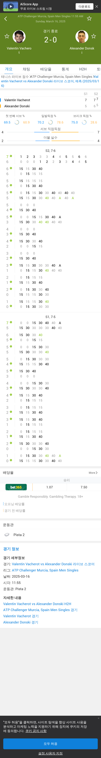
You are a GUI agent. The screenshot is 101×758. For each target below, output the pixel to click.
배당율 (8, 472)
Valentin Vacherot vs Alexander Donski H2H (37, 604)
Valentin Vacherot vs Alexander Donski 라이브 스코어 (53, 564)
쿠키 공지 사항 (36, 731)
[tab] (9, 69)
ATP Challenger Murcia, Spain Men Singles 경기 (40, 610)
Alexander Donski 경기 (20, 622)
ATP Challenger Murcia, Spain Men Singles (45, 570)
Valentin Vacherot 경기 (21, 616)
